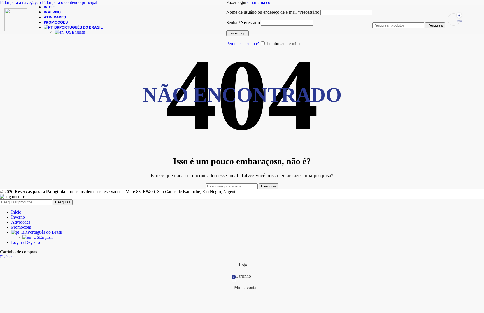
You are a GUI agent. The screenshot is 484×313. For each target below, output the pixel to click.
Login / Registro (25, 242)
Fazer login (237, 33)
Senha (243, 22)
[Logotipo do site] (15, 29)
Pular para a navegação (21, 2)
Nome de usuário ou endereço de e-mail (272, 12)
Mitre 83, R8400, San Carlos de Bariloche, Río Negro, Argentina (183, 191)
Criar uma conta (261, 2)
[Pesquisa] (408, 16)
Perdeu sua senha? (242, 43)
